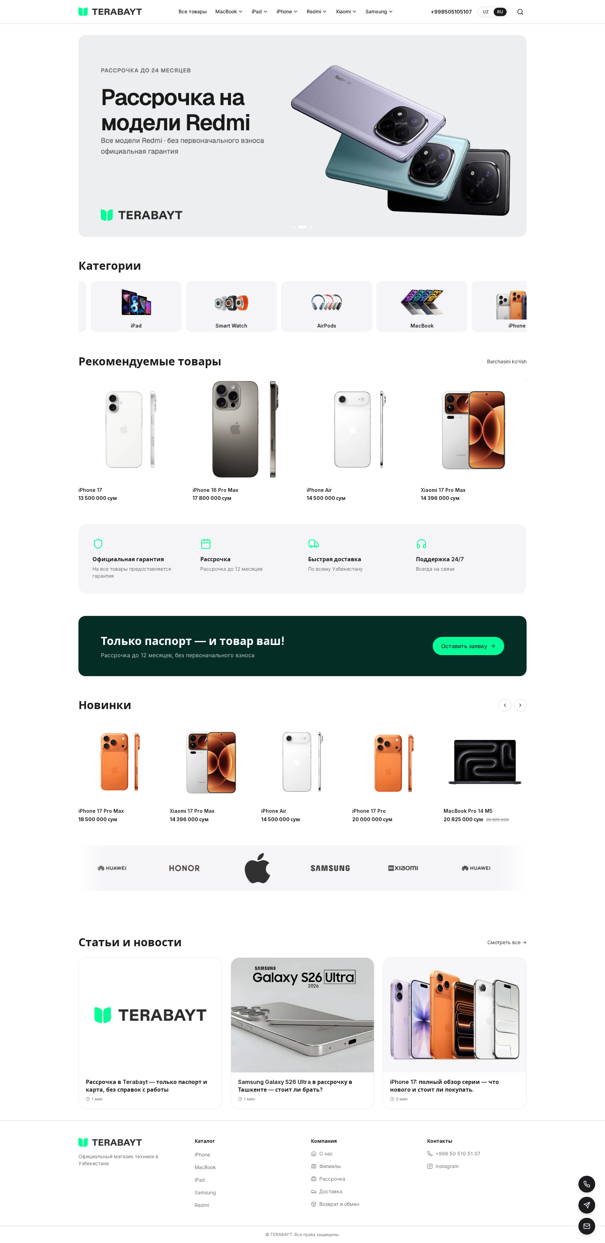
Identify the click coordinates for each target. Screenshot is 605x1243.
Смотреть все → (507, 942)
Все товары (193, 11)
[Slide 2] (299, 227)
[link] (302, 136)
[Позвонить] (586, 1184)
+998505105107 (451, 12)
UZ (486, 11)
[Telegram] (586, 1205)
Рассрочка (332, 1179)
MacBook (226, 11)
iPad (257, 11)
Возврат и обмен (339, 1204)
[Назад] (505, 705)
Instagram (447, 1166)
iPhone (284, 11)
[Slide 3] (308, 227)
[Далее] (520, 705)
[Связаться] (586, 1226)
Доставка (330, 1191)
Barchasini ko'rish (507, 361)
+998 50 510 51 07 (458, 1153)
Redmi (314, 11)
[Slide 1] (294, 227)
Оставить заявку (464, 646)
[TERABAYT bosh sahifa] (110, 12)
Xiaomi (343, 11)
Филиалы (330, 1166)
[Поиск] (520, 12)
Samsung (376, 11)
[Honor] (170, 868)
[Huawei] (97, 868)
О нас (326, 1153)
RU (500, 11)
